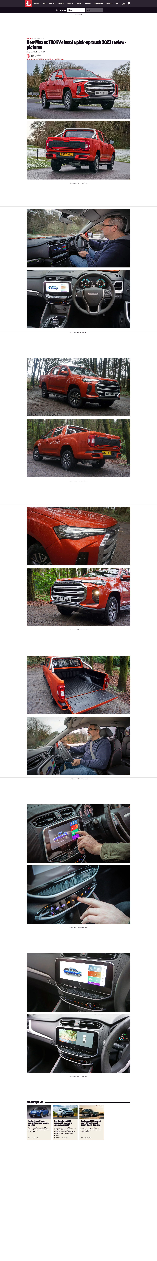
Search (123, 4)
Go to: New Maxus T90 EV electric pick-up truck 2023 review (46, 59)
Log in (129, 4)
